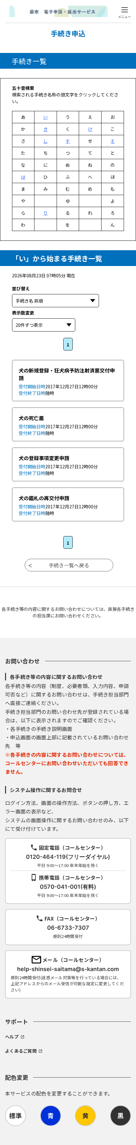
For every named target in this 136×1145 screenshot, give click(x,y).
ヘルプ (12, 1036)
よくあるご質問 (21, 1051)
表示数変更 (60, 312)
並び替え (52, 288)
